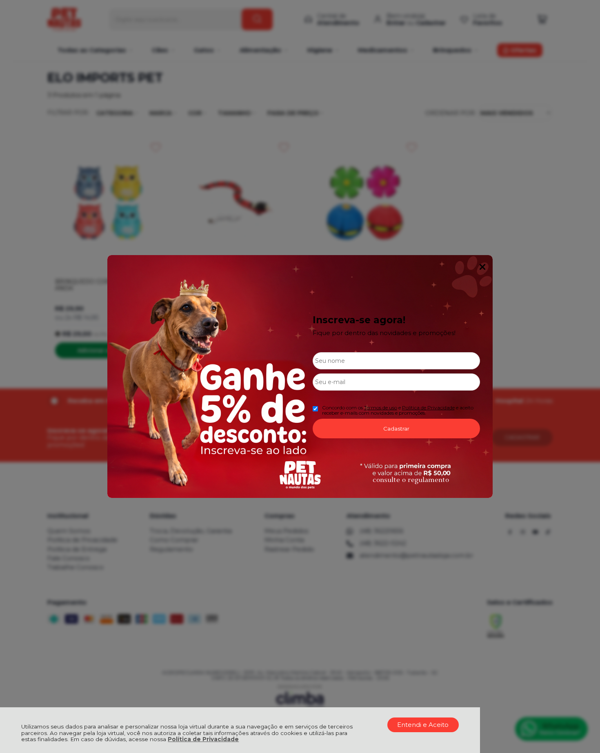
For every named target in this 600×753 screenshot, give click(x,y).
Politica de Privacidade (428, 407)
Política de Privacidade (203, 739)
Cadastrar (396, 428)
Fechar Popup (482, 267)
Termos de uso (380, 407)
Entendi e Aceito (423, 725)
